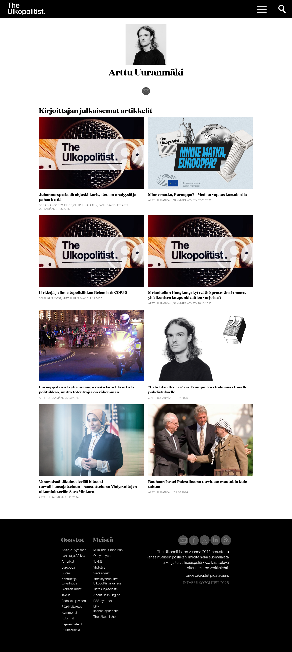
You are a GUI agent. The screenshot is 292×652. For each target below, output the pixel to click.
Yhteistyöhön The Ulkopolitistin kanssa (107, 581)
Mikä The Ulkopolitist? (108, 550)
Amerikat (68, 561)
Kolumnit (68, 618)
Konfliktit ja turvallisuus (69, 581)
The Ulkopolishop (105, 616)
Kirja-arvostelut (72, 624)
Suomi (66, 573)
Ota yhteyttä (101, 555)
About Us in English (106, 595)
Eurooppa (68, 567)
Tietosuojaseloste (105, 589)
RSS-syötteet (102, 601)
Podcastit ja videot (74, 601)
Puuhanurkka (71, 630)
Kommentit (69, 612)
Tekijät (97, 561)
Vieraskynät (101, 573)
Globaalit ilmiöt (71, 589)
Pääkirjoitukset (72, 606)
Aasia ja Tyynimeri (74, 550)
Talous (66, 595)
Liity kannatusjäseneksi (106, 608)
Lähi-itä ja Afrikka (73, 555)
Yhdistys (99, 567)
